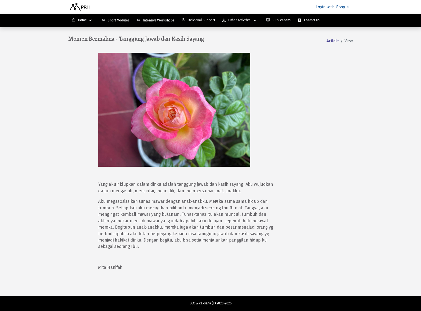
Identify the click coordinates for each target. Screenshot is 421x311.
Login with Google (332, 7)
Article (332, 40)
